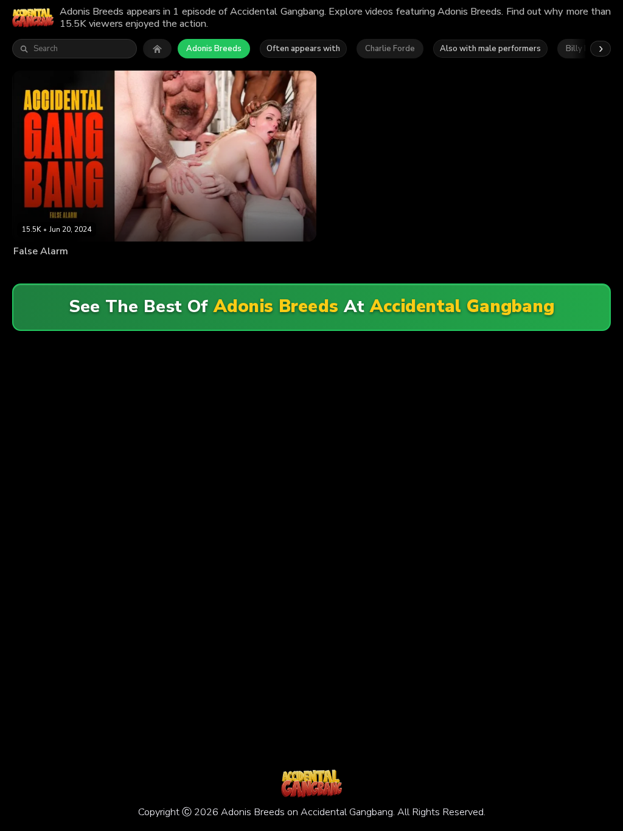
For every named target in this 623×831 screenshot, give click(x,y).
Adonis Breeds (214, 48)
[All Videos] (157, 48)
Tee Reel (280, 270)
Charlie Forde (390, 48)
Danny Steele (194, 270)
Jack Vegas (241, 270)
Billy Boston (145, 270)
